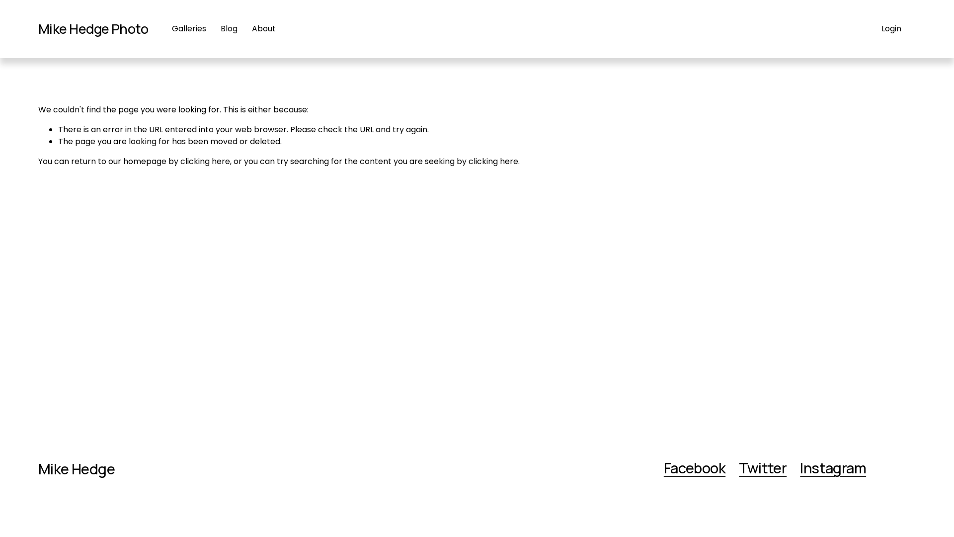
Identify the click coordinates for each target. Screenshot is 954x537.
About (264, 28)
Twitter (763, 468)
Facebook (694, 468)
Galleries (189, 28)
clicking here (205, 161)
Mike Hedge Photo (93, 28)
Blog (229, 28)
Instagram (833, 468)
